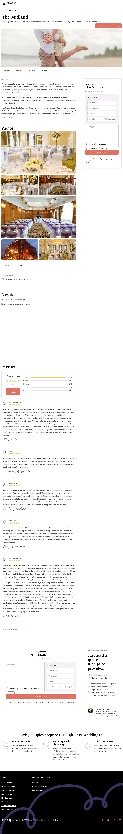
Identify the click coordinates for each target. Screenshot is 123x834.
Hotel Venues (6, 798)
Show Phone (76, 21)
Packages (92, 144)
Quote (103, 148)
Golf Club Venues (8, 790)
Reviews (44, 70)
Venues (4, 777)
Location (31, 70)
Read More (7, 118)
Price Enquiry (93, 148)
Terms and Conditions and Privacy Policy (61, 702)
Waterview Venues (8, 809)
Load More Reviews (11, 629)
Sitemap (47, 820)
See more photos (10, 266)
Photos (19, 70)
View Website (91, 21)
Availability (102, 144)
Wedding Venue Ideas (40, 786)
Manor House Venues (9, 802)
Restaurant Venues (8, 806)
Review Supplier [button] (13, 391)
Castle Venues (6, 783)
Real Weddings (37, 790)
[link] (102, 820)
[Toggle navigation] (4, 3)
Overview (6, 70)
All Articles (36, 783)
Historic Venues (7, 794)
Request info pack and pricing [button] (108, 26)
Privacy (56, 820)
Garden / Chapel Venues (10, 786)
